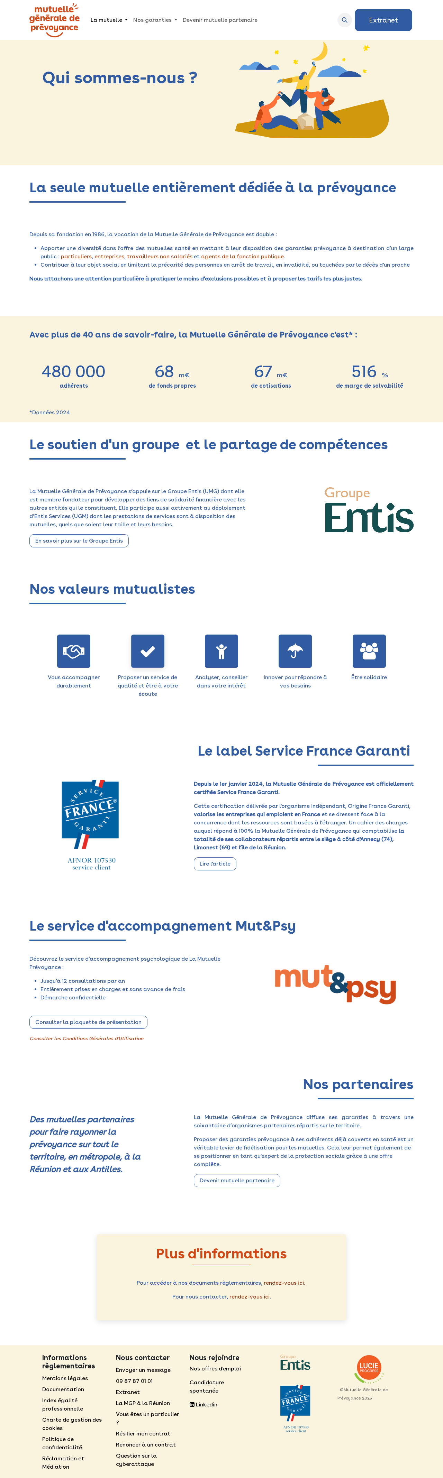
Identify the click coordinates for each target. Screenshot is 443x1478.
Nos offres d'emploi (215, 1368)
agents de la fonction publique (242, 256)
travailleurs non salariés (159, 256)
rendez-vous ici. (284, 1283)
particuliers (76, 256)
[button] (344, 20)
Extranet (383, 20)
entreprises (109, 256)
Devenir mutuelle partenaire (237, 1180)
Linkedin (206, 1404)
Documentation (63, 1389)
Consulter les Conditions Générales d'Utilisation (86, 1038)
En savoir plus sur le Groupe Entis (79, 540)
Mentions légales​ (65, 1378)
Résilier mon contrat (143, 1433)
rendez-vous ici (249, 1296)
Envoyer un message (143, 1370)
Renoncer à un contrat (146, 1444)
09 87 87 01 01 (134, 1381)
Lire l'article (215, 863)
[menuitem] (109, 20)
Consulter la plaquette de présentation (88, 1022)
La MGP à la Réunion (143, 1403)
